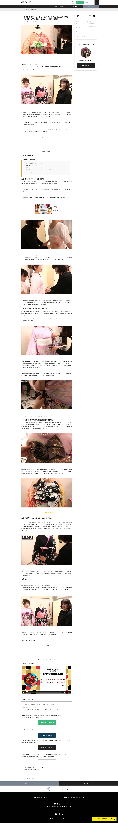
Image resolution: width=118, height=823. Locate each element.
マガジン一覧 (26, 9)
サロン (76, 6)
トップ (20, 9)
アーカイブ (44, 6)
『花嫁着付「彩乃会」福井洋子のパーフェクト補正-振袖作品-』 (47, 197)
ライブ (28, 6)
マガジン (92, 6)
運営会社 (82, 797)
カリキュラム (60, 6)
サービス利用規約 (65, 797)
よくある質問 (30, 783)
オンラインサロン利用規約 (53, 797)
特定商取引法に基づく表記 (40, 797)
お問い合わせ (89, 783)
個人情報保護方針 (75, 797)
